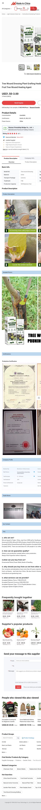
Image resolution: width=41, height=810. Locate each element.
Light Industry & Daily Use (13, 14)
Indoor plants (23, 742)
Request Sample (35, 107)
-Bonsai (4, 749)
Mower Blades (21, 769)
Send (18, 687)
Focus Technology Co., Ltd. (24, 802)
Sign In (5, 149)
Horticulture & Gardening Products (31, 14)
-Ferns (21, 749)
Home (3, 14)
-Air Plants (22, 745)
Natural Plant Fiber (27, 783)
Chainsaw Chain (8, 769)
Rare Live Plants (6, 745)
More (3, 796)
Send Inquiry (18, 103)
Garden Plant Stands (9, 787)
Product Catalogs (28, 738)
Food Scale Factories (26, 778)
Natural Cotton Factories (10, 783)
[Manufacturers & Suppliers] (20, 3)
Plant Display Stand (25, 787)
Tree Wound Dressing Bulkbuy (12, 792)
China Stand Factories (9, 778)
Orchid (4, 742)
